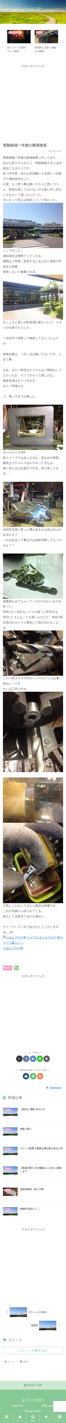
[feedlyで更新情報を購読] (33, 1076)
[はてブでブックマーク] (33, 1059)
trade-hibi (17, 1405)
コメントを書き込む (33, 1350)
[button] (46, 1059)
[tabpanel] (19, 42)
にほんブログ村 (13, 948)
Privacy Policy (33, 1411)
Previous (3, 42)
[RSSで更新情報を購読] (40, 1076)
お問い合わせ (48, 1405)
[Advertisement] (33, 102)
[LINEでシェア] (40, 1059)
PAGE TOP (34, 1385)
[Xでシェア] (19, 1059)
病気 (9, 967)
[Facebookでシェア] (26, 1059)
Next (63, 42)
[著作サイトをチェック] (26, 1076)
